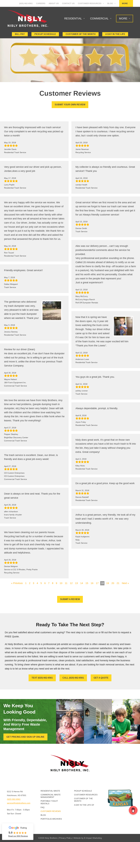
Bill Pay (20, 34)
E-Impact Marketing (93, 838)
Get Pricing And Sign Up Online (25, 737)
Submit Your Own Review (70, 104)
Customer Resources (89, 3)
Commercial (99, 18)
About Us (54, 3)
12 (71, 583)
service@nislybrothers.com (18, 803)
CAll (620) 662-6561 (73, 678)
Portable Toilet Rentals (49, 802)
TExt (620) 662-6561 (42, 678)
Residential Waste (50, 791)
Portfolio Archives (51, 819)
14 (81, 583)
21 (118, 583)
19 (107, 583)
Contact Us (68, 3)
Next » (125, 583)
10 (61, 583)
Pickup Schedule (45, 34)
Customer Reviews (51, 811)
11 (66, 583)
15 (86, 583)
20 (112, 583)
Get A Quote (101, 678)
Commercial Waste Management (51, 796)
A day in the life (115, 34)
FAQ (42, 807)
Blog (110, 3)
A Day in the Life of (84, 805)
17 (97, 583)
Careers (40, 3)
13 (76, 583)
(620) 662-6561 (26, 3)
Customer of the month (81, 34)
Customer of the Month (83, 799)
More (125, 3)
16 (92, 583)
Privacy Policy (65, 838)
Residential (73, 18)
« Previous (17, 583)
